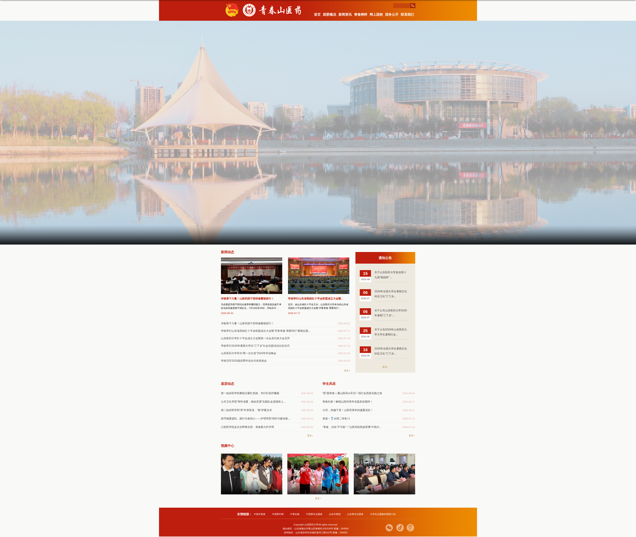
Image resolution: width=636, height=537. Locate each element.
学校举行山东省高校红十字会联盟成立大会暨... (315, 298)
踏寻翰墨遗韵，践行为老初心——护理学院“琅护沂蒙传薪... (255, 418)
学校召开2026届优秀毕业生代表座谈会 (244, 360)
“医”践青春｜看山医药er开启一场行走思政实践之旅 (352, 393)
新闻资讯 (345, 14)
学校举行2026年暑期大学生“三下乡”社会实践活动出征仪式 (255, 345)
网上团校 (376, 14)
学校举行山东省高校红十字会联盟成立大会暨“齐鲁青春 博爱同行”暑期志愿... (265, 330)
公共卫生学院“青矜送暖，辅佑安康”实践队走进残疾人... (253, 401)
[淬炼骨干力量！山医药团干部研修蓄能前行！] (251, 275)
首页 (317, 14)
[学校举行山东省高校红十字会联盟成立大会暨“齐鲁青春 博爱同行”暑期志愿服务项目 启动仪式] (318, 275)
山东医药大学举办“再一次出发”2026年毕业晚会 (248, 353)
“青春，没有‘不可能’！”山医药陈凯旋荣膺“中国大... (351, 427)
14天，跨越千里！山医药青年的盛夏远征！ (347, 410)
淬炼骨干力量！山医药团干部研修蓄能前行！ (247, 298)
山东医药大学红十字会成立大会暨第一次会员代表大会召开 (255, 338)
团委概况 (329, 14)
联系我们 (407, 14)
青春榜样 (360, 14)
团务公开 (391, 14)
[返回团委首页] (266, 3)
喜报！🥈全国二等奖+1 (336, 418)
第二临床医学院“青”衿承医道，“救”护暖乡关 (246, 410)
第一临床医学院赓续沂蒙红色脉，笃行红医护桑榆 (250, 393)
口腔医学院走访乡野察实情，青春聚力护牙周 (247, 427)
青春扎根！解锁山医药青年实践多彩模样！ (347, 401)
